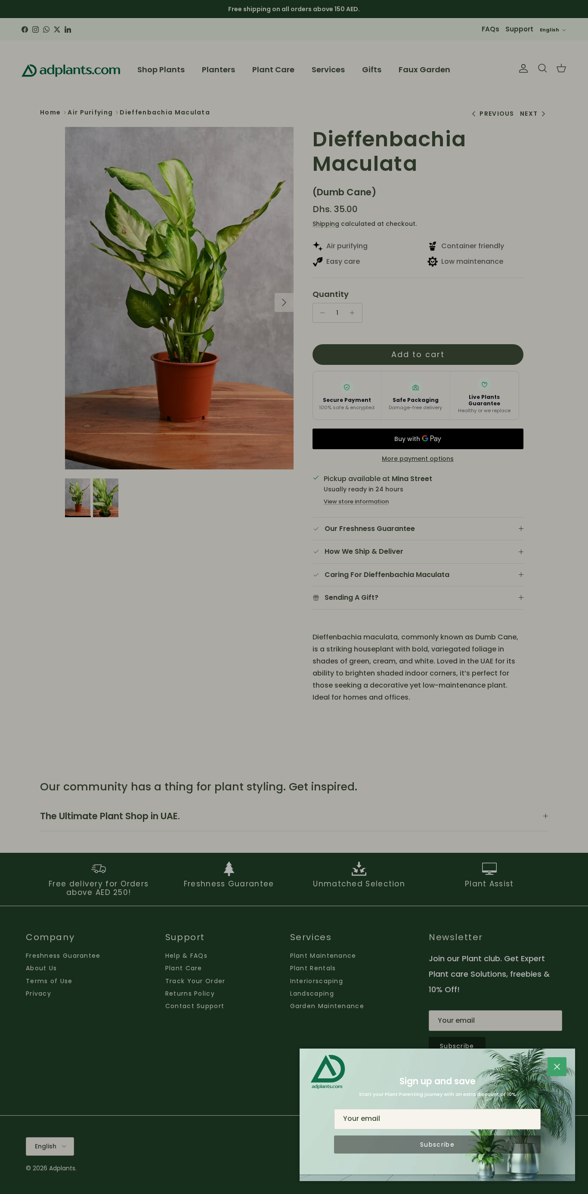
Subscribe (437, 1144)
